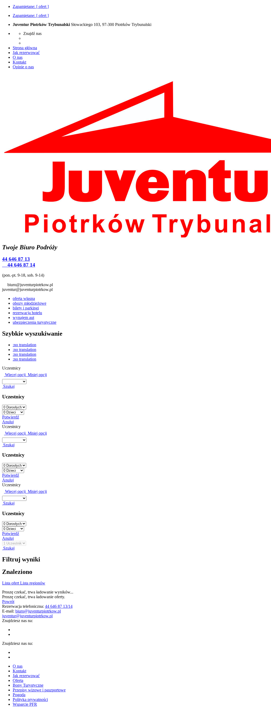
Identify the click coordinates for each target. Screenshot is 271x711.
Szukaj (8, 386)
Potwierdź (10, 417)
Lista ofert (11, 583)
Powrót (8, 601)
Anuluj (8, 422)
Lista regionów (32, 583)
